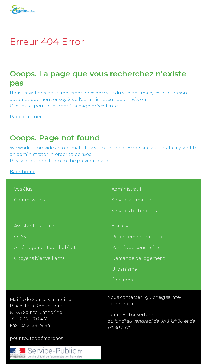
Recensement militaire (138, 236)
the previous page (88, 160)
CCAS (20, 236)
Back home (22, 171)
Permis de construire (135, 247)
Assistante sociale (34, 225)
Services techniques (134, 210)
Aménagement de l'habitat (45, 247)
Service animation (132, 199)
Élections (122, 280)
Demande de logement (138, 258)
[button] (120, 8)
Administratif (126, 189)
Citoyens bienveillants (39, 258)
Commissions (29, 199)
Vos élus (23, 189)
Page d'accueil (26, 116)
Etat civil (121, 225)
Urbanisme (124, 269)
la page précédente (95, 106)
